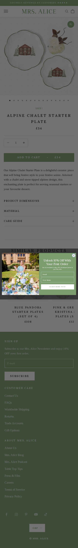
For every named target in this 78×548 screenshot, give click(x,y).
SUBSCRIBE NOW (57, 287)
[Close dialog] (73, 255)
